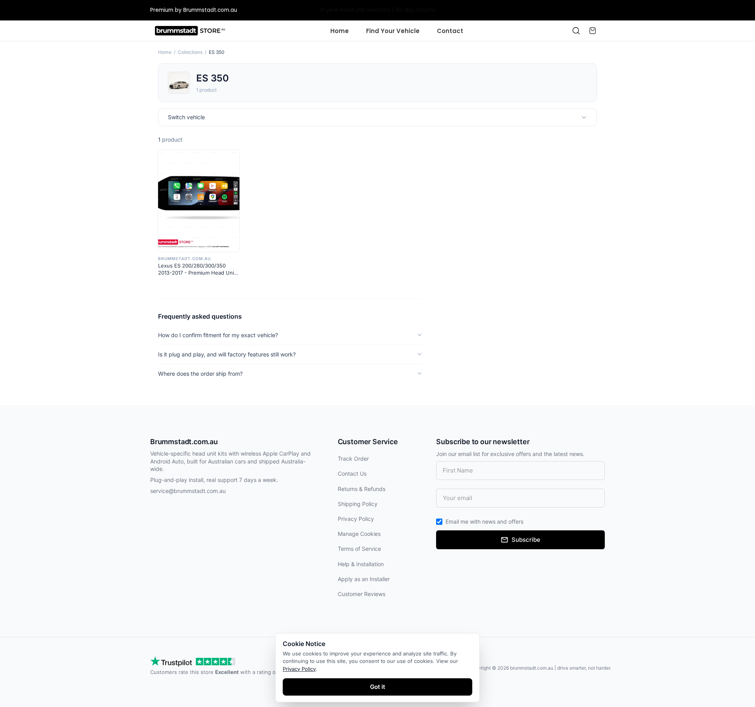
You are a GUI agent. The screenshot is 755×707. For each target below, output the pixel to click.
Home (339, 31)
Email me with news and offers (484, 521)
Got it (377, 686)
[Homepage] (190, 30)
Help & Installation (361, 564)
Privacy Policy (356, 518)
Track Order (353, 458)
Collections (190, 52)
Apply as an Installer (364, 579)
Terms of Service (359, 548)
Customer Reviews (361, 594)
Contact (450, 31)
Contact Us (352, 473)
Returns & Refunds (361, 488)
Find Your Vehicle (393, 31)
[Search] (576, 30)
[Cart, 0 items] (592, 30)
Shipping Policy (358, 503)
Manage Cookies (359, 533)
